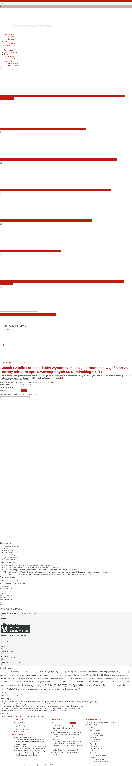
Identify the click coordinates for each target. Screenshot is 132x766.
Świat (6, 54)
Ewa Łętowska (59, 672)
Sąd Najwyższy (33, 685)
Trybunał (7, 48)
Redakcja (13, 363)
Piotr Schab (12, 682)
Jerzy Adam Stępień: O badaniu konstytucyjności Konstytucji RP (34, 565)
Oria (46, 765)
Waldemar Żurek (58, 689)
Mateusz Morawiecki (29, 678)
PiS (20, 682)
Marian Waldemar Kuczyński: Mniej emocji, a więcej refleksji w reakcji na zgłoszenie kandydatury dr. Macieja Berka (58, 159)
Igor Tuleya (77, 672)
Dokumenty (12, 43)
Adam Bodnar (21, 671)
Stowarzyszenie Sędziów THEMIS (10, 685)
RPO (84, 681)
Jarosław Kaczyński (7, 675)
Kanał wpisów (21, 727)
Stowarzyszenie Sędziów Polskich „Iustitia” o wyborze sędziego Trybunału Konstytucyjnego (46, 220)
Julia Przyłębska (32, 675)
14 (8, 595)
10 (1, 595)
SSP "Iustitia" (97, 681)
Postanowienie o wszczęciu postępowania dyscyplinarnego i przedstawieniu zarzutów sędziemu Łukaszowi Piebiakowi (68, 572)
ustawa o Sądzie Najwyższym (41, 689)
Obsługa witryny (13, 39)
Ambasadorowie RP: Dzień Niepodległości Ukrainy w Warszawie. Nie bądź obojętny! (43, 129)
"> (4, 345)
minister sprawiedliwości (77, 678)
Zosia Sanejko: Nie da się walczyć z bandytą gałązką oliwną (30, 251)
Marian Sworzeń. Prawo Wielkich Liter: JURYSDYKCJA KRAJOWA (36, 567)
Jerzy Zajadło (19, 675)
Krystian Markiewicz (114, 675)
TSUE (12, 688)
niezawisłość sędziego (113, 678)
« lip (1, 604)
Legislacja (7, 46)
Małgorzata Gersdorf (44, 678)
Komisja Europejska (47, 675)
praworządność (30, 682)
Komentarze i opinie (11, 52)
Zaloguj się (20, 725)
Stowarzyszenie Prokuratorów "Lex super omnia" (118, 682)
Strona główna (9, 35)
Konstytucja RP (13, 63)
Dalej (62, 378)
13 (6, 595)
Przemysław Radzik (59, 682)
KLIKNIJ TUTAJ (91, 725)
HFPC (69, 672)
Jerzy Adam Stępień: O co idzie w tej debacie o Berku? (28, 314)
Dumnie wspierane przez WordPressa (24, 765)
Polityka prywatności (15, 65)
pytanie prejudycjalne (72, 682)
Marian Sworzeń (10, 678)
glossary (7, 548)
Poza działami (9, 57)
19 (4, 597)
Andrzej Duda (35, 672)
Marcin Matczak (126, 675)
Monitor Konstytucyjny (46, 19)
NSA (125, 678)
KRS (100, 675)
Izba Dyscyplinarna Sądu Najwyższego (101, 671)
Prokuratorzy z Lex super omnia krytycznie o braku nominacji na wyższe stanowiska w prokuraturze (42, 570)
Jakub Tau (124, 672)
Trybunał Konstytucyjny (64, 685)
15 (9, 595)
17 (1, 597)
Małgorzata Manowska (59, 678)
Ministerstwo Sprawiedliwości (95, 678)
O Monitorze (8, 61)
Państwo (7, 41)
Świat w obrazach (14, 59)
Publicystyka (8, 50)
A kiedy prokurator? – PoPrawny (15, 572)
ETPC (47, 671)
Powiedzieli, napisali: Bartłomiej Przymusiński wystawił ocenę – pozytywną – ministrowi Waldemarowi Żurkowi (55, 190)
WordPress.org (21, 731)
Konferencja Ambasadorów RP (64, 675)
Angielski (11, 37)
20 (6, 597)
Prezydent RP (44, 681)
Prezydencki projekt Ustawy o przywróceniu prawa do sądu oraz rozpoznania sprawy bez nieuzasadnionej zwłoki (52, 574)
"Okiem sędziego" (6, 672)
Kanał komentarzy (22, 729)
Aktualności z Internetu (11, 546)
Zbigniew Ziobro (72, 689)
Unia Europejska (24, 689)
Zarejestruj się (21, 722)
